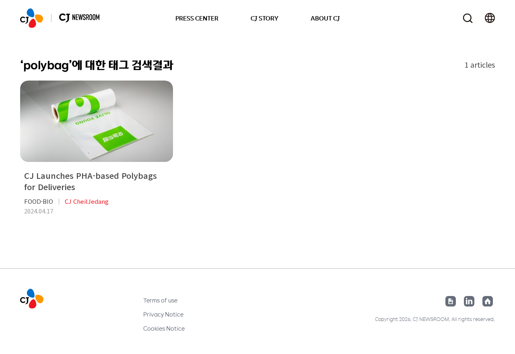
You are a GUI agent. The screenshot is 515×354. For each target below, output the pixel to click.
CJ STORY (264, 18)
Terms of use (160, 300)
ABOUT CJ (325, 18)
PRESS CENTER (196, 18)
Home (487, 301)
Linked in (469, 301)
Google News (450, 301)
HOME (31, 18)
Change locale (490, 18)
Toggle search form (468, 18)
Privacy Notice (163, 314)
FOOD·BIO (38, 201)
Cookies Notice (164, 328)
